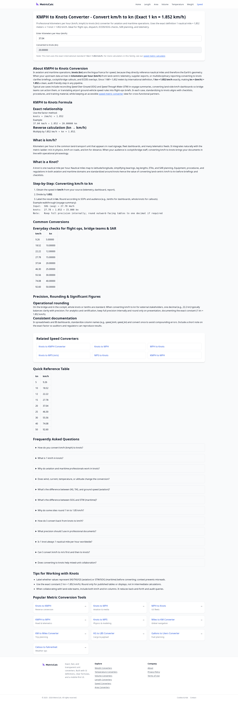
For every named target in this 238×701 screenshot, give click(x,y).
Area (156, 4)
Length (147, 4)
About (150, 668)
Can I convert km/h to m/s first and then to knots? (64, 552)
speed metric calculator (154, 56)
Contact (193, 698)
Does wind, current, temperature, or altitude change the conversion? (73, 478)
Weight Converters (103, 668)
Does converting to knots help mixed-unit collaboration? (67, 562)
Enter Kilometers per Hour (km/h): (51, 33)
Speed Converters (103, 683)
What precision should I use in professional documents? (67, 531)
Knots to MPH (101, 346)
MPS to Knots (101, 355)
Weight (190, 4)
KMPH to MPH (157, 355)
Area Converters (102, 687)
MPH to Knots (157, 346)
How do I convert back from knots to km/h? (60, 520)
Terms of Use (154, 675)
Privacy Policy (154, 672)
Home (138, 4)
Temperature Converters (106, 672)
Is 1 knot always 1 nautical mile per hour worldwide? (65, 541)
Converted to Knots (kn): (47, 45)
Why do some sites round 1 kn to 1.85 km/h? (61, 510)
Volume (165, 4)
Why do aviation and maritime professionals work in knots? (69, 468)
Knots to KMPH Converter (52, 346)
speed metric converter (111, 93)
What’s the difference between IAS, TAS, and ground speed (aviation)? (74, 489)
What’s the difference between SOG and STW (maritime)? (67, 499)
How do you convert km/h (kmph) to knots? (60, 447)
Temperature (178, 4)
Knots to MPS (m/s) (49, 355)
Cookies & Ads (182, 698)
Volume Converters (103, 675)
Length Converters (103, 679)
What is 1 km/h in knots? (50, 458)
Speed (200, 4)
